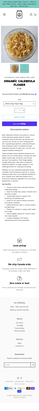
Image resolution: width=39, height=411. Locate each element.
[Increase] (23, 110)
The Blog (20, 325)
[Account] (31, 14)
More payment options (19, 129)
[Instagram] (18, 378)
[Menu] (4, 14)
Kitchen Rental (19, 331)
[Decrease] (15, 110)
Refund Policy (9, 381)
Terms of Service (19, 384)
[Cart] (35, 14)
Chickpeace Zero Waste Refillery (22, 395)
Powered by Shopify (19, 397)
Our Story (19, 323)
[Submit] (32, 365)
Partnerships (19, 328)
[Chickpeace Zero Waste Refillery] (19, 14)
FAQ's (19, 343)
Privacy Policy (29, 381)
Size (19, 99)
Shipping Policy (19, 381)
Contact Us (19, 346)
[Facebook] (21, 378)
